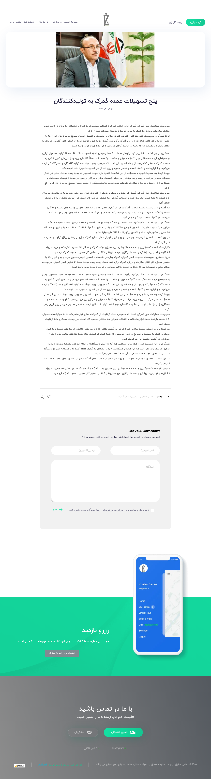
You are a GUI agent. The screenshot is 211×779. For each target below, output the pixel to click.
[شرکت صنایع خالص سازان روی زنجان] (106, 21)
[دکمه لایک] (49, 396)
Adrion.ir (43, 765)
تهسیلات (154, 397)
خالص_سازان (140, 397)
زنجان (128, 397)
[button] (62, 653)
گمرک (121, 397)
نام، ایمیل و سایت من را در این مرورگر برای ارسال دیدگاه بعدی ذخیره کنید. (109, 509)
